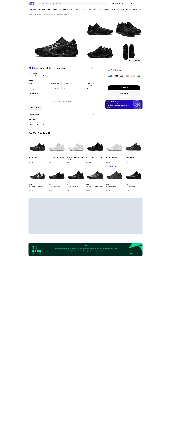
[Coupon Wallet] (127, 3)
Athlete (135, 9)
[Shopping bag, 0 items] (140, 3)
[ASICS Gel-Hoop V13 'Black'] (76, 173)
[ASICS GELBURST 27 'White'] (114, 145)
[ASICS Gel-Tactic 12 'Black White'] (37, 173)
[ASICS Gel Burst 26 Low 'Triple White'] (57, 145)
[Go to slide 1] (54, 154)
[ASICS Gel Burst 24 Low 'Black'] (57, 173)
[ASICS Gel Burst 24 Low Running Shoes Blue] (110, 75)
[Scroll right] (141, 9)
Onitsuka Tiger (80, 9)
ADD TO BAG (124, 88)
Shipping (31, 120)
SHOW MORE (34, 94)
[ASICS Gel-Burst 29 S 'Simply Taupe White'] (121, 75)
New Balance (64, 9)
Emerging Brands (104, 9)
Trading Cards (92, 9)
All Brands (115, 9)
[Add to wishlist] (92, 68)
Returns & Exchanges (36, 125)
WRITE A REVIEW (35, 108)
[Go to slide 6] (77, 154)
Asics (71, 9)
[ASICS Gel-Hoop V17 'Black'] (114, 173)
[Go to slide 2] (132, 154)
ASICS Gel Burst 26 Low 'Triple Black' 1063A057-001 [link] (57, 14)
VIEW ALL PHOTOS (134, 60)
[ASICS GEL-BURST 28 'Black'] (133, 145)
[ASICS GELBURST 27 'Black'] (37, 145)
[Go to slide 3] (75, 154)
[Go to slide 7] (116, 154)
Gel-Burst (38, 14)
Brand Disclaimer (34, 114)
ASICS (30, 14)
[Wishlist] (136, 3)
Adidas (55, 9)
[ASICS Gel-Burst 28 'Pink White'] (127, 75)
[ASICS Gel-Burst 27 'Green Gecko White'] (138, 75)
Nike (48, 9)
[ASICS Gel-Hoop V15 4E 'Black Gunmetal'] (95, 173)
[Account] (132, 3)
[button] (49, 133)
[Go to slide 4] (56, 154)
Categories (32, 9)
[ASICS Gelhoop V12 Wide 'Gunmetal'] (95, 145)
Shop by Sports (125, 9)
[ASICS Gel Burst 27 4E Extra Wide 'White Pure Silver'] (132, 75)
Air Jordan (42, 9)
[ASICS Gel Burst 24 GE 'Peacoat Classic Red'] (115, 75)
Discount (142, 9)
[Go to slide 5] (57, 154)
